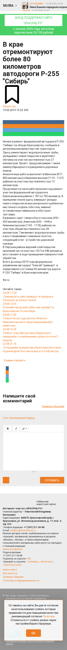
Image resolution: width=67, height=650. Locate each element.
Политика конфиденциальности (21, 580)
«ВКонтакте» (46, 561)
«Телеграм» (33, 561)
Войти (31, 417)
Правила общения (53, 406)
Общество (9, 106)
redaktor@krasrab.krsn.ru (23, 530)
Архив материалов (12, 549)
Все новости (10, 573)
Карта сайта (10, 569)
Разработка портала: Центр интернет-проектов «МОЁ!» (30, 642)
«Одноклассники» (12, 565)
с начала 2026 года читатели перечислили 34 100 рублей (33, 25)
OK (33, 633)
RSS (29, 558)
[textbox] (33, 450)
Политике (49, 616)
